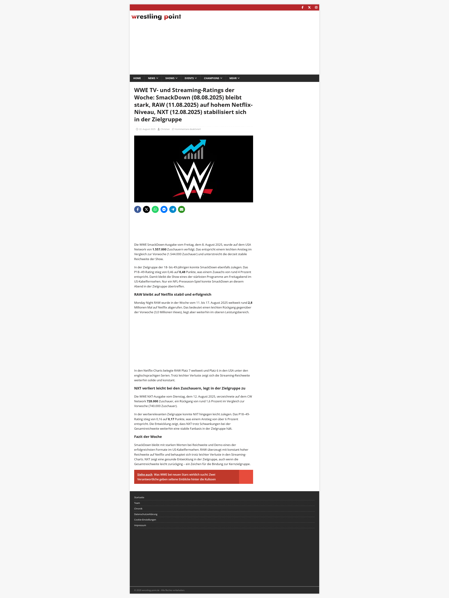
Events (189, 78)
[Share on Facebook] (137, 209)
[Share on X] (146, 209)
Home (137, 78)
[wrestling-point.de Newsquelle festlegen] (193, 240)
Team (137, 503)
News (151, 78)
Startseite (139, 497)
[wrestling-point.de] (156, 20)
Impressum (140, 525)
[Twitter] (309, 7)
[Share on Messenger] (163, 209)
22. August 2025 (147, 129)
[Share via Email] (181, 209)
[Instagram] (316, 7)
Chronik (138, 508)
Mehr (233, 78)
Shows (170, 78)
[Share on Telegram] (172, 209)
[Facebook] (302, 7)
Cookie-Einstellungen (145, 519)
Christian (165, 129)
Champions (211, 78)
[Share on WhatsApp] (155, 209)
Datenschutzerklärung (145, 514)
